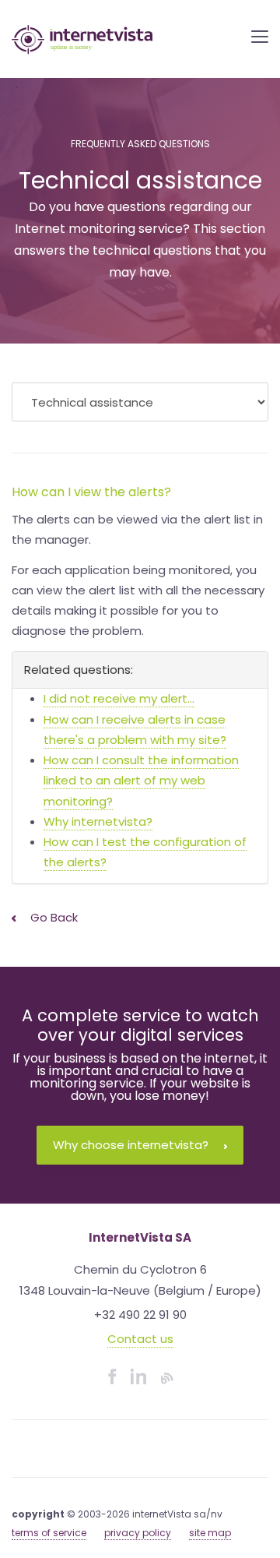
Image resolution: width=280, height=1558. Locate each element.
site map (210, 1532)
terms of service (49, 1532)
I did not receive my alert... (119, 698)
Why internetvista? (98, 821)
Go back (52, 917)
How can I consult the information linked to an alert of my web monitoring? (141, 780)
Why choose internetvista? (130, 1145)
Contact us (140, 1339)
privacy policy (137, 1532)
